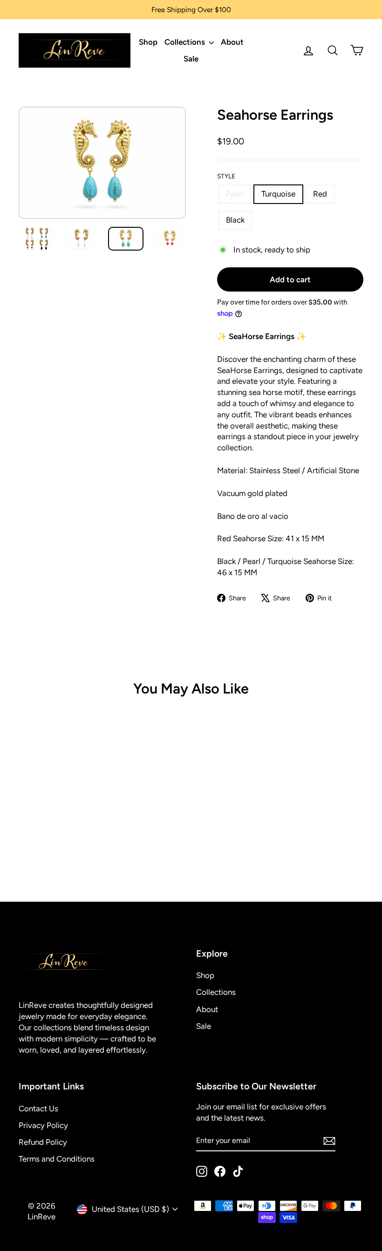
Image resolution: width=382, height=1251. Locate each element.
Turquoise (278, 193)
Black (235, 219)
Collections (185, 42)
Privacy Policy (43, 1125)
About (232, 42)
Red (320, 193)
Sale (191, 58)
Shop (148, 42)
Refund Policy (43, 1142)
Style (226, 176)
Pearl (235, 193)
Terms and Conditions (57, 1158)
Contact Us (38, 1108)
